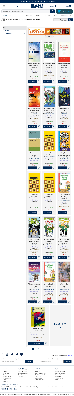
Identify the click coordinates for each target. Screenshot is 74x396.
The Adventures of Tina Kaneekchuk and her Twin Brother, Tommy (34, 285)
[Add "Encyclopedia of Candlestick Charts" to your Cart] (64, 81)
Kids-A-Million (7, 373)
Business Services (23, 373)
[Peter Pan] (49, 141)
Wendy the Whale (64, 285)
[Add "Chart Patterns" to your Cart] (34, 81)
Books (5, 370)
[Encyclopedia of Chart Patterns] (34, 96)
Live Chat (70, 355)
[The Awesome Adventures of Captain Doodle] (49, 96)
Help (55, 15)
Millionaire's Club (66, 15)
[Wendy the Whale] (64, 272)
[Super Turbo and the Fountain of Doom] (34, 227)
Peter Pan (49, 153)
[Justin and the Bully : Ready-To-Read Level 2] (64, 227)
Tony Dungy (48, 244)
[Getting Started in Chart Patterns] (49, 51)
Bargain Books (7, 376)
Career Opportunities (40, 373)
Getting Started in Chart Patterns (49, 65)
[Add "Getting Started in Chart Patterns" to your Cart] (49, 81)
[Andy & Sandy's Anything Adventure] (64, 183)
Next (39, 349)
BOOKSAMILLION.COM (35, 394)
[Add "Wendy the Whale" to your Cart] (64, 301)
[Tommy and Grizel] (34, 141)
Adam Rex (64, 113)
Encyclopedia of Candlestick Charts (64, 65)
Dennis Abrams (35, 332)
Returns (57, 379)
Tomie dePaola (63, 200)
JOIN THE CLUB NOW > (9, 389)
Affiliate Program (22, 371)
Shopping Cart (58, 375)
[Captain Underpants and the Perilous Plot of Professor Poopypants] (64, 141)
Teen (4, 375)
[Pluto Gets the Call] (64, 96)
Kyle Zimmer (42, 332)
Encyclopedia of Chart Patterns (34, 109)
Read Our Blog (38, 378)
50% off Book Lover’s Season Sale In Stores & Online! (38, 1)
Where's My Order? (60, 378)
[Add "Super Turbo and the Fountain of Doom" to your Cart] (34, 257)
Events (38, 15)
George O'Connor (35, 245)
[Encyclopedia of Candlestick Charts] (64, 51)
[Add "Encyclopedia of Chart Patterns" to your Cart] (34, 126)
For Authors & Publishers (41, 375)
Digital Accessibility (40, 379)
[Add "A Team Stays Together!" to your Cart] (49, 257)
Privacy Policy (70, 394)
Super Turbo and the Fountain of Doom (34, 240)
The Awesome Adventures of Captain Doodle (49, 109)
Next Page (60, 325)
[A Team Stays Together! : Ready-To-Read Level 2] (49, 227)
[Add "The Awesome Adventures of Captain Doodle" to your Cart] (49, 126)
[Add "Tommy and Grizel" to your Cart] (34, 167)
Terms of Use (53, 394)
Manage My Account (60, 371)
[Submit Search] (52, 11)
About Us (37, 371)
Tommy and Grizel (34, 154)
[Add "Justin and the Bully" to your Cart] (64, 257)
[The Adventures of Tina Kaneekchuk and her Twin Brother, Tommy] (34, 272)
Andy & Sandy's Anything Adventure (64, 196)
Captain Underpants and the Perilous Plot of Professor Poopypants (64, 154)
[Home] (37, 6)
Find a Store (38, 370)
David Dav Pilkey (38, 328)
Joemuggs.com (46, 394)
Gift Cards (47, 15)
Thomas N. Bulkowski (34, 69)
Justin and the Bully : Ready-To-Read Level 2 (64, 240)
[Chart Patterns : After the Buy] (34, 51)
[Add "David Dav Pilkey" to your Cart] (38, 343)
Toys (4, 379)
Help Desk (57, 370)
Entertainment (7, 378)
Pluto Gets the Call (64, 109)
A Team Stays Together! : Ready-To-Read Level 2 (49, 240)
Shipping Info (58, 376)
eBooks (5, 371)
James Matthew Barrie (35, 159)
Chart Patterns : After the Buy (34, 65)
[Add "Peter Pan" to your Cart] (49, 167)
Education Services (23, 375)
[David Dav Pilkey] (37, 317)
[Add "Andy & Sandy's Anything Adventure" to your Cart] (64, 212)
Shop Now (49, 36)
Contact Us (38, 376)
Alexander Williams (65, 289)
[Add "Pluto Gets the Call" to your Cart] (64, 126)
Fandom (5, 381)
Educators (29, 15)
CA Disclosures (62, 394)
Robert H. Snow (35, 289)
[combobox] (30, 11)
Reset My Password (60, 373)
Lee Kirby (32, 244)
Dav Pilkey (63, 158)
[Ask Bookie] (64, 11)
